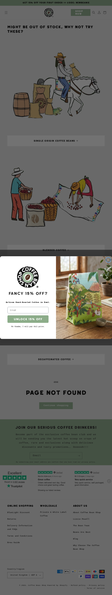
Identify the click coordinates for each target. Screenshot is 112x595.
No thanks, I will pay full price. (27, 326)
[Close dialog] (108, 259)
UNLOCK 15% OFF (28, 319)
